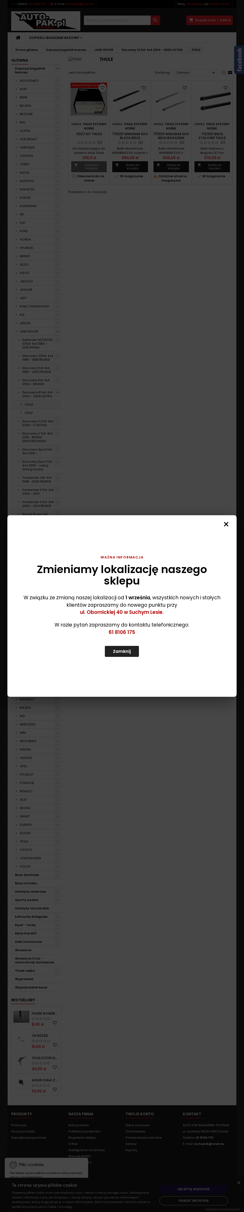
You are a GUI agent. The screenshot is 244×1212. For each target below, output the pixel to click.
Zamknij (122, 651)
